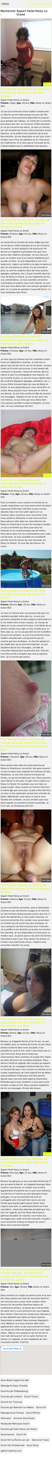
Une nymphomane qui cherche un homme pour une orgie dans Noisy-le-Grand (25, 1162)
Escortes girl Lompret (11, 1396)
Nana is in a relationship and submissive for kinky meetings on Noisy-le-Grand (24, 483)
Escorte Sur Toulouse (11, 1402)
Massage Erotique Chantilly (14, 1385)
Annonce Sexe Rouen (24, 1418)
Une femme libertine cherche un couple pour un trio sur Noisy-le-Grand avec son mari (23, 1022)
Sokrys (4, 3)
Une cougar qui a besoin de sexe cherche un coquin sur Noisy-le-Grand (23, 594)
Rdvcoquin (6, 1418)
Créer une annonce (40, 3)
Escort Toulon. (31, 1396)
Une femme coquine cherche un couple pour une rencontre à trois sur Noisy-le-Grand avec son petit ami (24, 744)
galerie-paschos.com (11, 1450)
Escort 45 (41, 1407)
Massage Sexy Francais (12, 1412)
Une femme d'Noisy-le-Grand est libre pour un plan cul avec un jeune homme (25, 888)
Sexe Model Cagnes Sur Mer (15, 1380)
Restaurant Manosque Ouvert (15, 1423)
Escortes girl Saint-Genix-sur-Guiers (19, 1429)
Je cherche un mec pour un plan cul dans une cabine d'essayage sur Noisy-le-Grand (25, 223)
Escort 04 (21, 1434)
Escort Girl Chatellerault (13, 1445)
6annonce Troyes (40, 1440)
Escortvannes (7, 1434)
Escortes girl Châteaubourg (14, 1391)
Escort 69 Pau (33, 1412)
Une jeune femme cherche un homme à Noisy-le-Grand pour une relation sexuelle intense (25, 340)
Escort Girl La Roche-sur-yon (15, 1440)
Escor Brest (32, 1445)
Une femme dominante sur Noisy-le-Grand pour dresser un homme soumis (26, 92)
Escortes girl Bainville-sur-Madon (17, 1407)
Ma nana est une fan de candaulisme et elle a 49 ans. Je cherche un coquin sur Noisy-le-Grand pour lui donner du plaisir (26, 1275)
